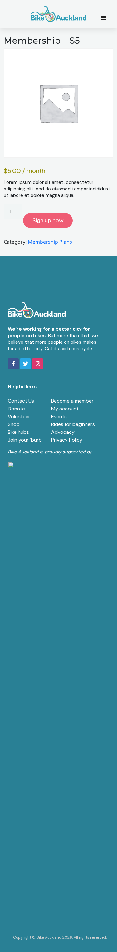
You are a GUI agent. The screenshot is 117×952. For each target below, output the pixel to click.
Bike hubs (18, 432)
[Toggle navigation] (105, 17)
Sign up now (47, 220)
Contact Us (21, 401)
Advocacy (63, 432)
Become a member (72, 401)
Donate (16, 408)
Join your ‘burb (25, 440)
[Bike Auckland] (59, 14)
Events (59, 416)
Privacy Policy (66, 440)
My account (65, 408)
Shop (14, 424)
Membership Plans (50, 241)
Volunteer (19, 416)
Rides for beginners (73, 424)
